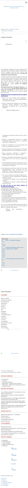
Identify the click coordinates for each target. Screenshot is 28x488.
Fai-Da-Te (3, 308)
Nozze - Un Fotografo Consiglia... (13, 240)
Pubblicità (4, 481)
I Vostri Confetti (6, 443)
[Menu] (26, 2)
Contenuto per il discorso (7, 434)
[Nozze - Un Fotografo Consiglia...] (3, 243)
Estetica (3, 306)
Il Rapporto (4, 313)
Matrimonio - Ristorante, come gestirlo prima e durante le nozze (13, 385)
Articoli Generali (5, 301)
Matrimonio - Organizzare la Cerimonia (11, 383)
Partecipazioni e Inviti (6, 323)
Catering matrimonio (7, 382)
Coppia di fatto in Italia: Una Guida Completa (12, 395)
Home (3, 480)
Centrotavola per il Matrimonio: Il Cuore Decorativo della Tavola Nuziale (13, 429)
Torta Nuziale (4, 327)
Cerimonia (3, 305)
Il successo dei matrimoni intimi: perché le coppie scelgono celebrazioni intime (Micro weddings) (13, 402)
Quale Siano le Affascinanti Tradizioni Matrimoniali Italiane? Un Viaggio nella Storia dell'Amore (13, 407)
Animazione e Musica (6, 300)
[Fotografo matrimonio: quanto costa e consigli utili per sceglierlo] (3, 252)
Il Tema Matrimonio (6, 314)
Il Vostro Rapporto (7, 371)
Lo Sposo (3, 319)
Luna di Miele (4, 321)
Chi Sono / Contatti (7, 482)
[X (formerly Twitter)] (26, 41)
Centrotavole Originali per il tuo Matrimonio (12, 431)
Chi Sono (4, 380)
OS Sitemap (5, 485)
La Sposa (3, 316)
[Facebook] (23, 41)
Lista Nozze (4, 318)
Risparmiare (4, 326)
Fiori (2, 310)
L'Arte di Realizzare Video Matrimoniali (14, 258)
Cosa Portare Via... (6, 441)
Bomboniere (4, 303)
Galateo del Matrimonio (8, 444)
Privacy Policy (4, 478)
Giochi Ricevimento (6, 291)
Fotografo (3, 311)
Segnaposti (5, 440)
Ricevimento (4, 324)
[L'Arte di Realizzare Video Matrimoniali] (3, 262)
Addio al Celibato (5, 298)
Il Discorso (4, 446)
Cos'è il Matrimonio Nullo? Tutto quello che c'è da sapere (13, 392)
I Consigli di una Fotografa (16, 234)
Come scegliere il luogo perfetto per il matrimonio (13, 433)
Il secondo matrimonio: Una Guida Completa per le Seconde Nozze (13, 398)
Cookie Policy (5, 484)
